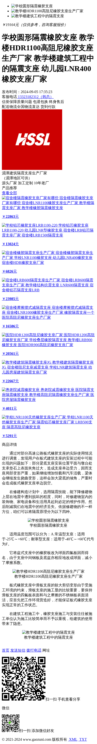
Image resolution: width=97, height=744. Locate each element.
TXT (82, 739)
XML (72, 739)
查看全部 (9, 193)
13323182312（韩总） (35, 97)
